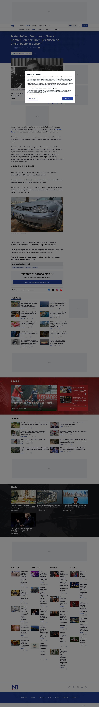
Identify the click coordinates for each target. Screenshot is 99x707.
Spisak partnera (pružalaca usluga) (35, 93)
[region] (50, 87)
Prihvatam (67, 98)
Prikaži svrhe (32, 98)
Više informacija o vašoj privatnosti (48, 85)
